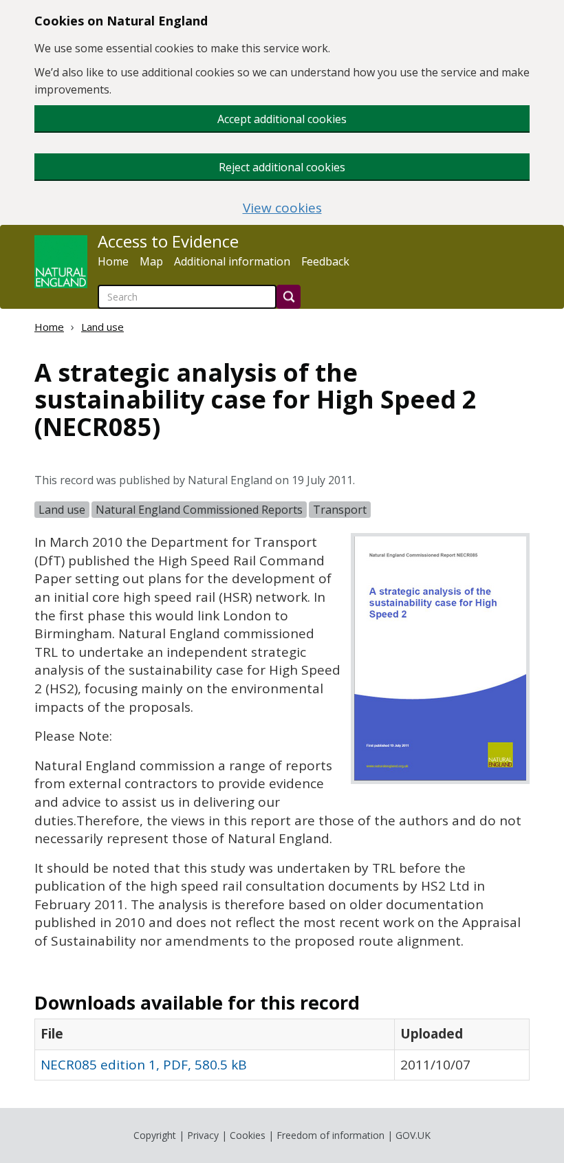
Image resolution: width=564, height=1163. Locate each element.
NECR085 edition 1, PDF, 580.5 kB (144, 1065)
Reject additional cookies (282, 167)
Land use (102, 327)
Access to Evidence (168, 241)
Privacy (203, 1135)
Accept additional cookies (282, 119)
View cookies (282, 208)
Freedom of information (330, 1135)
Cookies (247, 1135)
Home (113, 261)
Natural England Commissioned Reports (199, 509)
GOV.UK (413, 1135)
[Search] (288, 297)
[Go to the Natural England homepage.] (60, 261)
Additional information (232, 261)
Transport (340, 509)
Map (151, 261)
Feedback (325, 261)
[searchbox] (187, 297)
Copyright (154, 1135)
